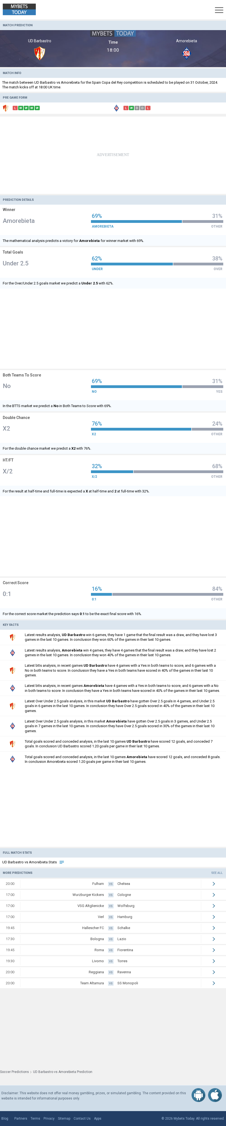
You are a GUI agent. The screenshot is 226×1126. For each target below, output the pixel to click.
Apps (97, 1118)
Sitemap (64, 1118)
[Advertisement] (113, 155)
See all (217, 873)
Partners (20, 1118)
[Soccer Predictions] (23, 9)
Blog (4, 1118)
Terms (35, 1118)
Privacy (49, 1118)
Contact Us (82, 1118)
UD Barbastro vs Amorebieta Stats (30, 862)
